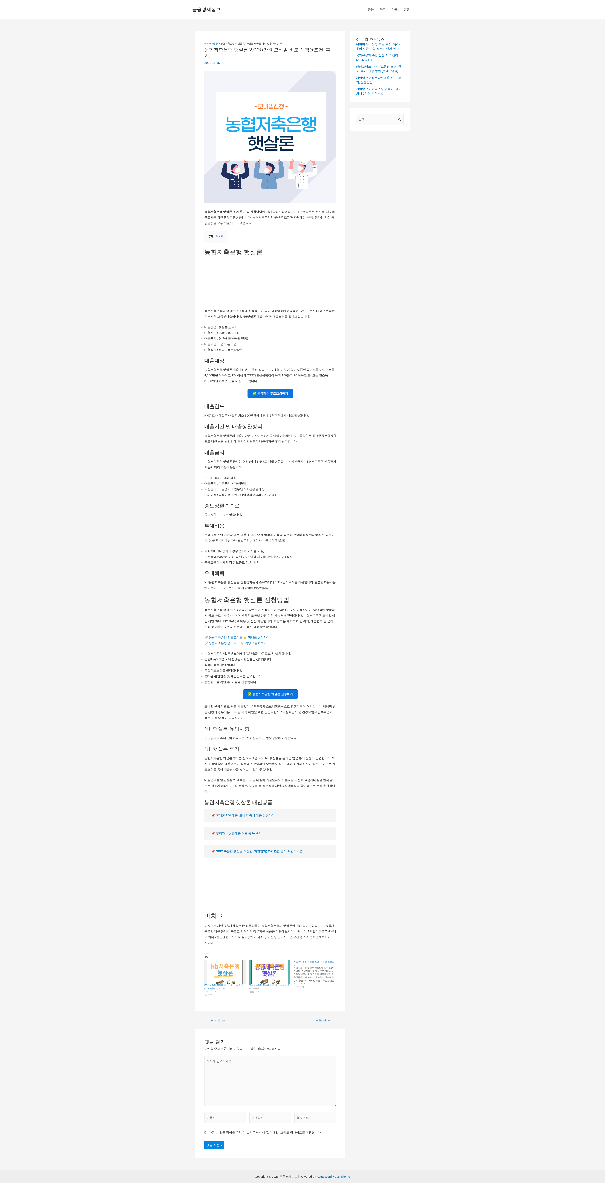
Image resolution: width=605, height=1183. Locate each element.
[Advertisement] (270, 281)
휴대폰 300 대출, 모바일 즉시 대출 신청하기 (245, 815)
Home (207, 43)
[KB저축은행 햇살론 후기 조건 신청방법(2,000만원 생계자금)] (225, 972)
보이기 (219, 236)
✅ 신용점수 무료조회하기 (270, 393)
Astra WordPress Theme (333, 1176)
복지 (383, 9)
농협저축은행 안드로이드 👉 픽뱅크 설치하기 (239, 637)
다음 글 (323, 1019)
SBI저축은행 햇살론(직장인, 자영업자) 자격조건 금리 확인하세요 (259, 851)
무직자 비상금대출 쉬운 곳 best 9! (238, 833)
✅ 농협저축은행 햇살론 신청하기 (270, 694)
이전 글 (217, 1019)
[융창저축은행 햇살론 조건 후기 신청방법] (269, 972)
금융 (371, 9)
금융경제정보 (206, 9)
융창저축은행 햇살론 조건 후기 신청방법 (269, 985)
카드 (395, 9)
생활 (407, 9)
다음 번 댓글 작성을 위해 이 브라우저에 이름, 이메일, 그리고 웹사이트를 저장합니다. (265, 1132)
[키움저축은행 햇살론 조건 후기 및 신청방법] (316, 974)
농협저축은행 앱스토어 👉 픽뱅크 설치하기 (238, 643)
